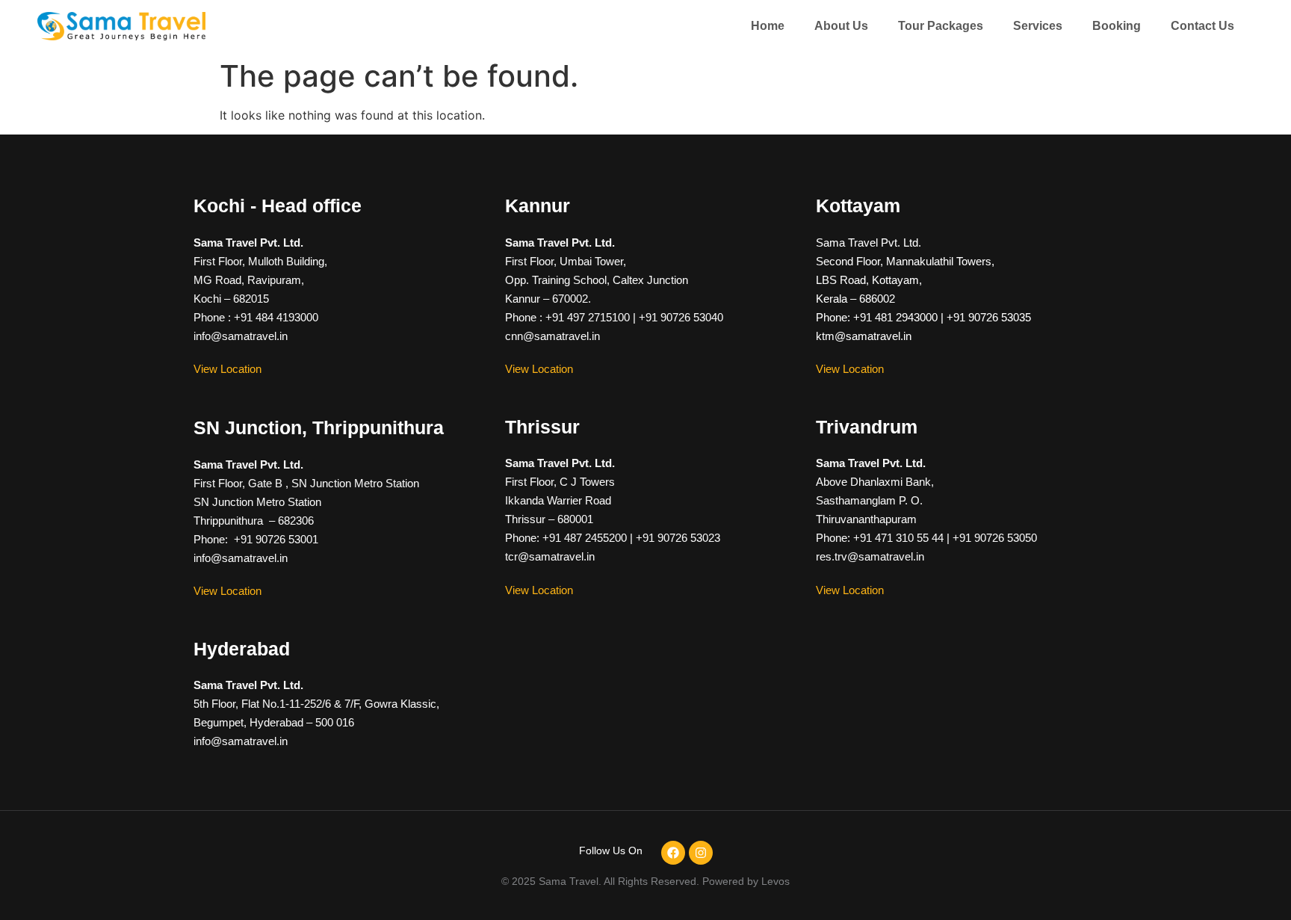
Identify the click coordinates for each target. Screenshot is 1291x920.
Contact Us (1202, 25)
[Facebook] (673, 853)
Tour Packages (940, 25)
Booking (1116, 25)
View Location (227, 368)
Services (1037, 25)
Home (767, 25)
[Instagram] (701, 853)
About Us (841, 25)
